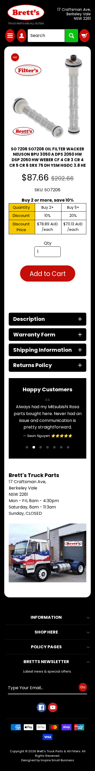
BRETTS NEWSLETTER (46, 662)
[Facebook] (41, 707)
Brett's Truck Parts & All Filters (58, 751)
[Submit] (71, 35)
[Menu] (10, 35)
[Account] (21, 35)
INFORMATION (46, 617)
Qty (47, 243)
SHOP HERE (46, 632)
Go (83, 686)
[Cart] (84, 35)
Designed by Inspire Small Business (47, 760)
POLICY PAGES (46, 647)
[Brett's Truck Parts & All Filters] (26, 14)
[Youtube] (53, 707)
